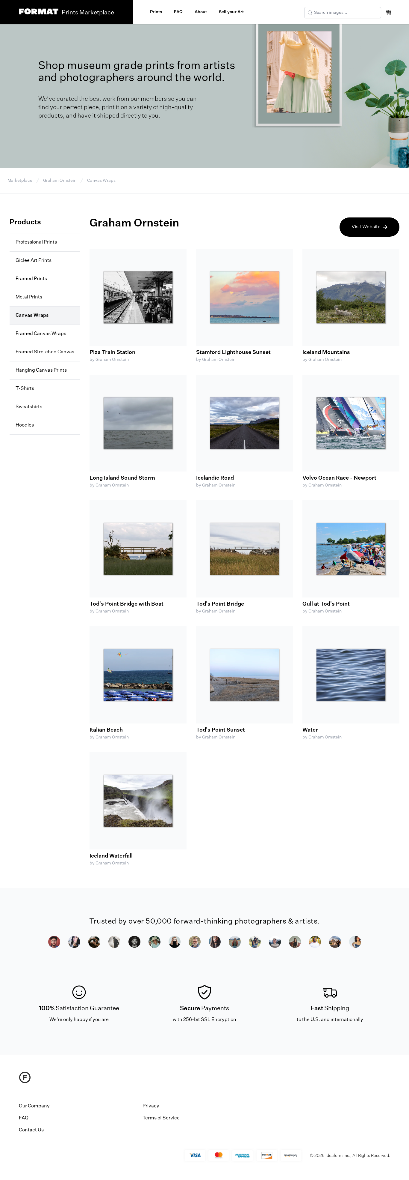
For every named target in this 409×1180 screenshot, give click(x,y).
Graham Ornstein (59, 180)
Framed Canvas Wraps (41, 333)
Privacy (151, 1106)
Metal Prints (29, 297)
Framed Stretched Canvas (45, 352)
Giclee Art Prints (33, 260)
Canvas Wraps (101, 180)
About (201, 12)
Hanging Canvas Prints (41, 370)
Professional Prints (36, 242)
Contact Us (31, 1130)
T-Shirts (25, 388)
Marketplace (19, 180)
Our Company (34, 1106)
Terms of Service (161, 1118)
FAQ (178, 12)
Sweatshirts (29, 407)
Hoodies (25, 425)
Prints (156, 12)
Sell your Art (231, 12)
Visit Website (366, 227)
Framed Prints (31, 279)
